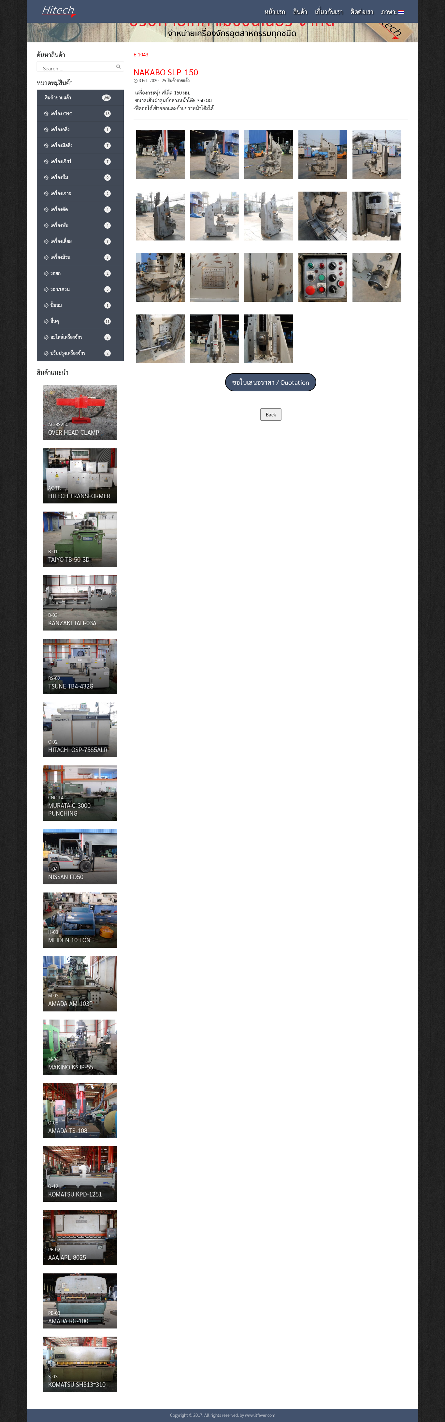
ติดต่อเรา (362, 11)
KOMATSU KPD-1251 (75, 1194)
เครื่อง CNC (79, 113)
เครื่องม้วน (78, 257)
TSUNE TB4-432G (70, 686)
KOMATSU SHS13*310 (77, 1384)
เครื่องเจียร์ (78, 161)
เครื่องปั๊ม (78, 177)
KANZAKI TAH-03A (72, 623)
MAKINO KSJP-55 (70, 1067)
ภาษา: (389, 11)
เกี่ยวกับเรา (329, 11)
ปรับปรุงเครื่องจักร (78, 353)
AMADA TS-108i (68, 1130)
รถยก (78, 273)
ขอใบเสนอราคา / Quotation (270, 382)
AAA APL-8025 (67, 1257)
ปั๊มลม (78, 305)
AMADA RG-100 (68, 1321)
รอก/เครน (78, 289)
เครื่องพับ (78, 225)
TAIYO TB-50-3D (69, 559)
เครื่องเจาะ (78, 193)
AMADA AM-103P (70, 1003)
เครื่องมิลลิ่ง (78, 145)
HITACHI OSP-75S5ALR (78, 749)
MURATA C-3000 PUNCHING (69, 809)
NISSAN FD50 (65, 876)
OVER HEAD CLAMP (73, 432)
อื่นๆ (79, 321)
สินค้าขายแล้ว (178, 80)
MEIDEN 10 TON (69, 940)
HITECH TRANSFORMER (79, 496)
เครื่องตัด (78, 209)
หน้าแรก (275, 11)
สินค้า (300, 11)
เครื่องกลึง (78, 129)
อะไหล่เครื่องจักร (78, 337)
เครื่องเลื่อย (78, 241)
